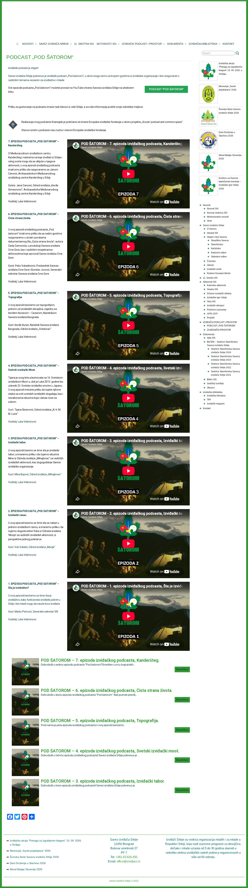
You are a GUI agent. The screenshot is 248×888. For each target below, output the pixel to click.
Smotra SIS (212, 289)
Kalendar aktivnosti (216, 285)
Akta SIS (211, 338)
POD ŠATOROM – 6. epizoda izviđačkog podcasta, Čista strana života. (106, 690)
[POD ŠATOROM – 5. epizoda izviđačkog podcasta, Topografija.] (25, 744)
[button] (166, 89)
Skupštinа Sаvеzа (220, 240)
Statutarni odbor (219, 256)
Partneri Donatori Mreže (219, 273)
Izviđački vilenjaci (215, 305)
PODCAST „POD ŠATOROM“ (221, 325)
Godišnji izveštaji (215, 383)
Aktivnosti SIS (106, 43)
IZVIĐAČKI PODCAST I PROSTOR (142, 43)
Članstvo (211, 261)
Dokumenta (175, 43)
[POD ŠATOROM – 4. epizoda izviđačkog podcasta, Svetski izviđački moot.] (25, 775)
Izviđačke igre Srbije (217, 297)
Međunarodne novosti (218, 217)
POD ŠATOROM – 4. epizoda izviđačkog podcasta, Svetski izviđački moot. (110, 751)
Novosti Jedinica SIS (217, 213)
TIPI (209, 399)
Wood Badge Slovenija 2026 (26, 869)
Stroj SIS (211, 301)
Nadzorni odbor (218, 252)
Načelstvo (216, 248)
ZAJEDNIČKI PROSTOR (219, 330)
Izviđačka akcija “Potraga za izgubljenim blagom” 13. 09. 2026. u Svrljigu (46, 842)
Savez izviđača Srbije (54, 43)
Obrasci (211, 387)
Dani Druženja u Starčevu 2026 (28, 863)
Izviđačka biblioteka (203, 43)
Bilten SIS (212, 379)
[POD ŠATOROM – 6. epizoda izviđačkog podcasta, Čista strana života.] (25, 714)
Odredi (210, 265)
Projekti (210, 317)
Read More (182, 669)
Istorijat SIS (212, 233)
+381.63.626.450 (126, 857)
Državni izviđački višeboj (219, 293)
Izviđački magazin (216, 403)
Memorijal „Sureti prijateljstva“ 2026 (30, 850)
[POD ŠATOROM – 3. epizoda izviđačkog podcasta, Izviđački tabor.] (25, 805)
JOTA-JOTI (212, 313)
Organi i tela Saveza (217, 237)
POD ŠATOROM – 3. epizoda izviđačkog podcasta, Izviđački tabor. (103, 781)
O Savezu (212, 229)
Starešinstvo (217, 244)
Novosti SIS (212, 208)
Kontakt (228, 43)
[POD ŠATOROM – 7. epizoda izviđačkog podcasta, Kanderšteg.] (25, 684)
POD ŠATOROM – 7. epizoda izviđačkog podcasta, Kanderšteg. (100, 660)
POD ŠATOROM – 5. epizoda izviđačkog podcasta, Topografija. (100, 720)
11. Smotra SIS (84, 43)
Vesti (209, 221)
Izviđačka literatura (216, 395)
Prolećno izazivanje (216, 309)
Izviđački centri (214, 269)
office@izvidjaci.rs (128, 861)
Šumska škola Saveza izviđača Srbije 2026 (34, 856)
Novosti (28, 43)
